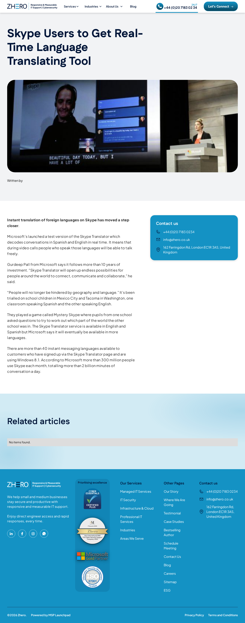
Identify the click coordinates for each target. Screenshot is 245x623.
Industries (127, 530)
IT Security (128, 500)
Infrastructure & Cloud (137, 508)
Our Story (171, 491)
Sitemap (170, 582)
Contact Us (172, 556)
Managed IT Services (135, 491)
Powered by (50, 615)
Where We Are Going (174, 502)
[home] (34, 6)
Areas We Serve (132, 538)
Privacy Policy (194, 615)
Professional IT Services (131, 519)
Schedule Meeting (171, 545)
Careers (170, 573)
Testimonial (172, 513)
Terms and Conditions (223, 615)
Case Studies (174, 521)
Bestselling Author (172, 532)
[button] (73, 6)
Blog (133, 6)
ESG (167, 590)
